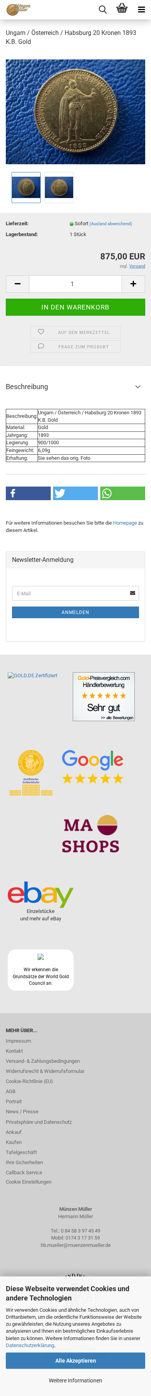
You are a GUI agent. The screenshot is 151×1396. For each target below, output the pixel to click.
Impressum (18, 1041)
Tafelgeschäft (21, 1152)
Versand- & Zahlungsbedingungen (43, 1061)
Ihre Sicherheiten (24, 1162)
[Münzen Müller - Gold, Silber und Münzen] (15, 9)
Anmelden (75, 612)
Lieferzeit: (17, 223)
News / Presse (22, 1111)
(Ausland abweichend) (110, 223)
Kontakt (14, 1051)
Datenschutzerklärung (30, 1345)
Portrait (14, 1101)
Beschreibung (27, 386)
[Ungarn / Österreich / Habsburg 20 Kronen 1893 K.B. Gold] (75, 111)
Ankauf (14, 1132)
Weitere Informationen (75, 1380)
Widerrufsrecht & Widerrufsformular (45, 1071)
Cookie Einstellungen (28, 1182)
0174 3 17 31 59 (82, 1238)
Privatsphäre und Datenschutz (39, 1122)
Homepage (125, 523)
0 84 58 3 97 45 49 (80, 1231)
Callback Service (24, 1172)
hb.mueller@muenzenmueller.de (76, 1245)
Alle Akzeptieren (75, 1361)
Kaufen (14, 1142)
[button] (28, 493)
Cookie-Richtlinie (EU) (29, 1081)
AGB (10, 1091)
